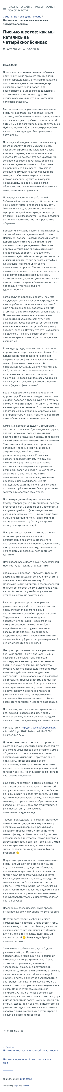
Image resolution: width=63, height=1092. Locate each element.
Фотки (50, 6)
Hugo (16, 1085)
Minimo (25, 1085)
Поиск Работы (18, 10)
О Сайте (26, 6)
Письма (38, 6)
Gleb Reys (26, 1078)
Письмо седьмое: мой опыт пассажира (27, 1061)
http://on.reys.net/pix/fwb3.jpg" (39, 727)
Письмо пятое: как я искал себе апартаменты (31, 1049)
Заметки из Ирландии (16, 16)
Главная (13, 6)
